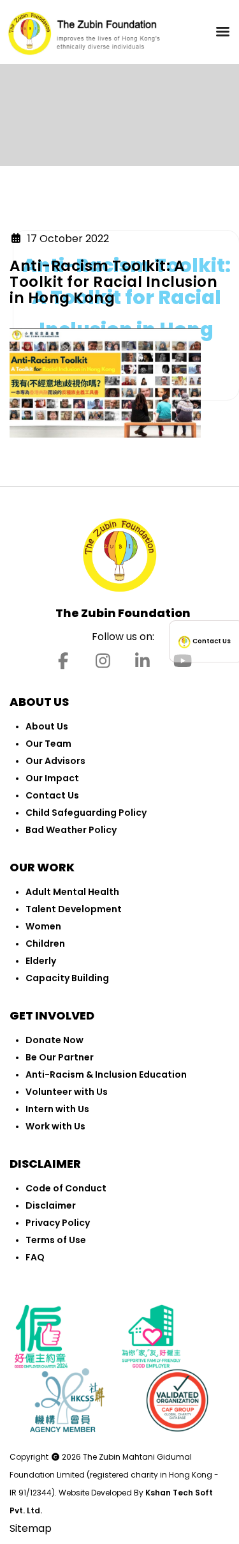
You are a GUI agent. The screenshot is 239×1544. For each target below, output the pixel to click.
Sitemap (31, 1528)
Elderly (40, 960)
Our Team (48, 743)
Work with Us (55, 1126)
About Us (46, 726)
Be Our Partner (59, 1057)
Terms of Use (55, 1240)
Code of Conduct (65, 1188)
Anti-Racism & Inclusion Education (106, 1074)
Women (43, 926)
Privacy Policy (57, 1222)
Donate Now (54, 1040)
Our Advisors (55, 760)
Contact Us (52, 795)
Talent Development (73, 909)
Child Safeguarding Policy (86, 812)
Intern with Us (57, 1109)
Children (45, 943)
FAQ (35, 1257)
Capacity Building (67, 978)
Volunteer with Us (66, 1091)
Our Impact (52, 778)
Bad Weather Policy (71, 829)
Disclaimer (50, 1205)
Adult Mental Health (72, 891)
